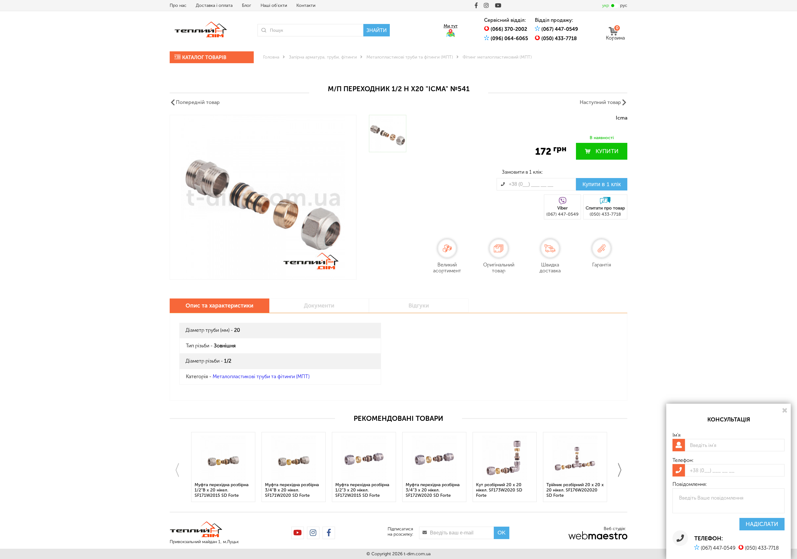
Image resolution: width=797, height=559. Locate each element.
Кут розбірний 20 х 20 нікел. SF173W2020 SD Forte (499, 490)
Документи (319, 305)
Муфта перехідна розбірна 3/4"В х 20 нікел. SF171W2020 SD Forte (292, 490)
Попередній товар (198, 102)
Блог (246, 5)
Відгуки (418, 305)
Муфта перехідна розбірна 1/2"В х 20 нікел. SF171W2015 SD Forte (221, 490)
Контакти (305, 5)
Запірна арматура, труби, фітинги (323, 57)
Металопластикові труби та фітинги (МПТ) (409, 57)
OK (502, 532)
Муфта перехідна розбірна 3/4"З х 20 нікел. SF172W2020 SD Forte (433, 490)
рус (623, 5)
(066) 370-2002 (509, 29)
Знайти (376, 30)
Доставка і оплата (214, 5)
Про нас (178, 5)
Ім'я (676, 435)
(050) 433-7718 (559, 38)
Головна (271, 57)
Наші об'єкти (274, 5)
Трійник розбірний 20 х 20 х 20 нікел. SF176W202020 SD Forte (575, 490)
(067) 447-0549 (559, 29)
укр (605, 5)
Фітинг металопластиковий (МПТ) (497, 57)
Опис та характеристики (219, 305)
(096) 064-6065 (509, 38)
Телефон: (683, 460)
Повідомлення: (689, 484)
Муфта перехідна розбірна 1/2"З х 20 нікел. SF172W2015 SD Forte (362, 490)
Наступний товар (600, 102)
